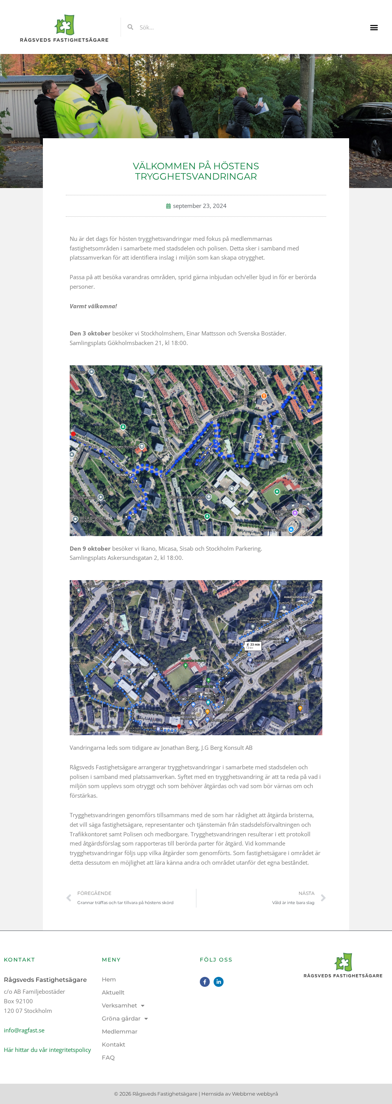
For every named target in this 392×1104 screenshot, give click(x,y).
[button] (374, 27)
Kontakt (113, 1044)
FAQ (108, 1057)
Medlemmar (119, 1031)
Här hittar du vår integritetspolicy (47, 1049)
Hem (109, 979)
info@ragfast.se (24, 1030)
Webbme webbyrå (255, 1094)
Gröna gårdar (121, 1018)
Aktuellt (113, 992)
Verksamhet (119, 1005)
